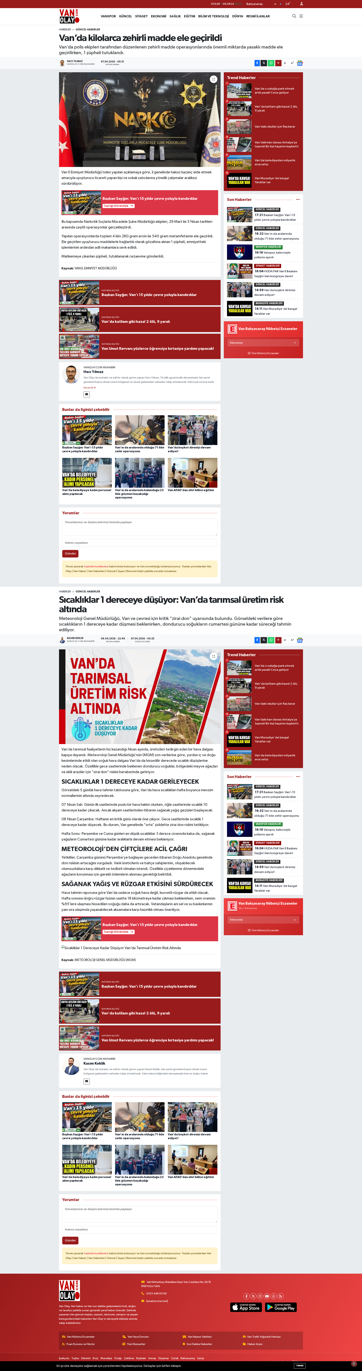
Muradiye (106, 1358)
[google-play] (281, 1307)
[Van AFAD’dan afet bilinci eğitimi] (192, 472)
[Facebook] (246, 1296)
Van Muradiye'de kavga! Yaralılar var (275, 311)
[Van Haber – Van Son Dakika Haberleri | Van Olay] (69, 16)
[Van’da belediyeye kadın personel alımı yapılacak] (87, 472)
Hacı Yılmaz (94, 372)
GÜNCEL (125, 16)
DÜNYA (237, 16)
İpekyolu (64, 1358)
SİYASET (141, 16)
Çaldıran (129, 1358)
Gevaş (152, 1358)
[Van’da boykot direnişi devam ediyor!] (192, 430)
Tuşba (75, 1358)
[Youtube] (267, 1296)
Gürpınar (163, 1358)
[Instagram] (260, 1296)
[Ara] (294, 16)
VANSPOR (108, 16)
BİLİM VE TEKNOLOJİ (213, 16)
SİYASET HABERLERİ (268, 266)
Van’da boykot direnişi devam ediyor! (274, 292)
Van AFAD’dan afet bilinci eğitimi (191, 490)
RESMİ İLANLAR (258, 16)
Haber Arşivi (255, 1344)
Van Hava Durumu (138, 1336)
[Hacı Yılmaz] (71, 374)
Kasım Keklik (94, 1063)
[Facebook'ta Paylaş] (257, 63)
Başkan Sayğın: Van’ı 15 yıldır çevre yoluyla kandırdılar (275, 217)
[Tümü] (298, 199)
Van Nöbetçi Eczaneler (81, 1336)
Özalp (118, 1358)
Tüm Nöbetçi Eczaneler (265, 353)
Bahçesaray (188, 1358)
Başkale (141, 1358)
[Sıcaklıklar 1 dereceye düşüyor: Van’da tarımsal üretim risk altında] (140, 696)
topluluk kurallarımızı (96, 566)
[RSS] (280, 1296)
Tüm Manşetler (136, 1344)
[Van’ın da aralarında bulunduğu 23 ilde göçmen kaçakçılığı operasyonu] (140, 472)
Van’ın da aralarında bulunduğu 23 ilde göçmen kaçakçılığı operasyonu (139, 494)
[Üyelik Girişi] (300, 4)
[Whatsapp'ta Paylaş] (271, 63)
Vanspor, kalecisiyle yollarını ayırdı (272, 255)
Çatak (175, 1358)
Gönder (70, 553)
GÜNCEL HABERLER (88, 29)
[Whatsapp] (274, 1296)
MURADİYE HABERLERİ (269, 303)
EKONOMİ (158, 16)
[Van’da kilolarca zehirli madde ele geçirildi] (140, 119)
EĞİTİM (189, 16)
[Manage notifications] (354, 1364)
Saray (200, 1358)
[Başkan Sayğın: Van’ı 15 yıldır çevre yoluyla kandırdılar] (87, 430)
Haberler (65, 29)
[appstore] (246, 1307)
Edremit (86, 1358)
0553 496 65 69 (156, 1293)
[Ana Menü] (301, 16)
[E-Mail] (87, 394)
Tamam (299, 1366)
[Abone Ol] (300, 63)
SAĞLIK (175, 16)
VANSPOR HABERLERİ (268, 247)
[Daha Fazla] (278, 63)
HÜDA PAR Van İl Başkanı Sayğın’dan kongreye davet (275, 274)
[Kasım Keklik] (71, 1065)
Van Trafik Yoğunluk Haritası (264, 1336)
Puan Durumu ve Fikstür (81, 1344)
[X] (253, 1296)
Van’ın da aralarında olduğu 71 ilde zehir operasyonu (276, 236)
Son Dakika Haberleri (199, 1344)
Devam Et (89, 388)
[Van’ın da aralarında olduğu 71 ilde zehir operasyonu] (140, 430)
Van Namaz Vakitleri (200, 1336)
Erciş (95, 1358)
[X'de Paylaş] (264, 63)
